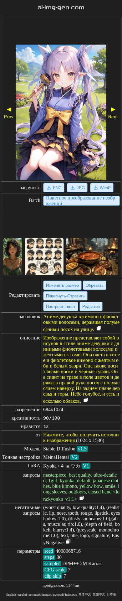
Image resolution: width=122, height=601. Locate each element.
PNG (57, 187)
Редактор (91, 306)
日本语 (111, 594)
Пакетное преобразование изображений (80, 201)
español (22, 594)
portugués (34, 594)
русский (58, 594)
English (11, 594)
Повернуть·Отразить (65, 296)
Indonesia (71, 594)
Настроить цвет (60, 306)
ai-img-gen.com (61, 7)
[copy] (99, 328)
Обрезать (95, 285)
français (47, 594)
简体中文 (85, 594)
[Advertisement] (61, 31)
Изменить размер (62, 285)
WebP (105, 187)
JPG (81, 187)
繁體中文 (99, 594)
